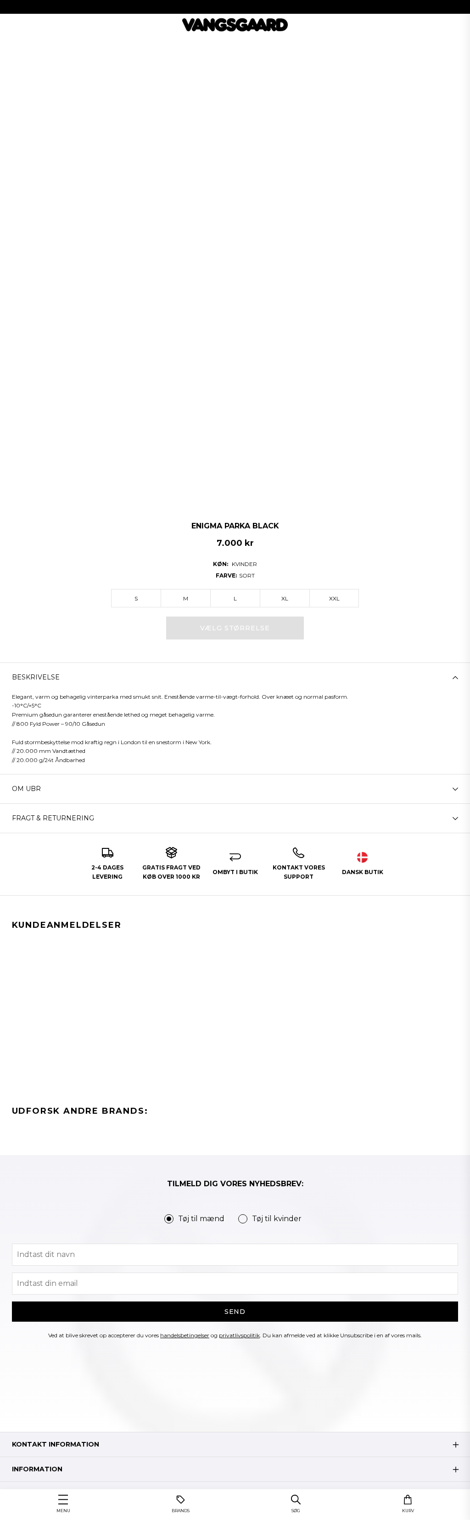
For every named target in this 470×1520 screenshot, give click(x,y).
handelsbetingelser (184, 1335)
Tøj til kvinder (277, 1218)
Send (235, 1311)
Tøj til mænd (201, 1218)
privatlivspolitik (239, 1335)
